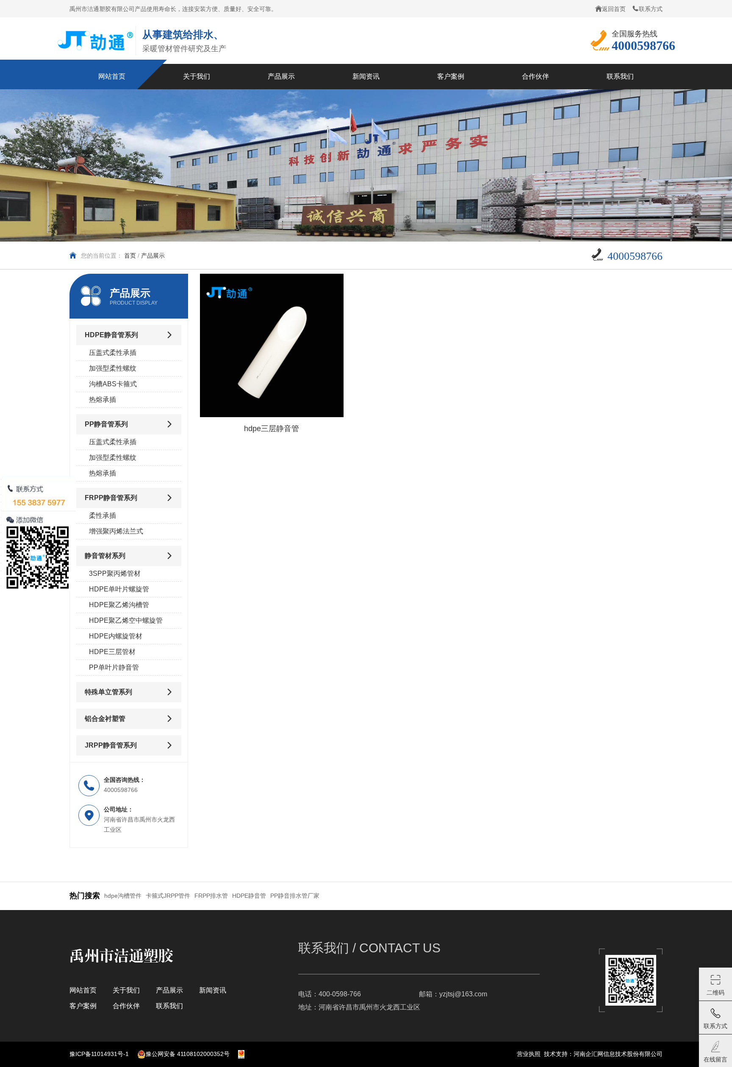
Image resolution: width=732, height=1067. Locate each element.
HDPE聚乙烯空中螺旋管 (126, 620)
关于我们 (126, 990)
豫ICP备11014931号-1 (99, 1053)
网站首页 (83, 990)
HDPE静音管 (249, 895)
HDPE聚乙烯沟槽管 (119, 604)
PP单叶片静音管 (114, 667)
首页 (130, 255)
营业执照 (529, 1053)
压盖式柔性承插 (112, 352)
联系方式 (651, 9)
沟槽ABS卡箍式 (113, 384)
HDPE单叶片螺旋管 (119, 589)
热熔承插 (102, 399)
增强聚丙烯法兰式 (116, 531)
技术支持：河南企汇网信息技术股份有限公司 (603, 1053)
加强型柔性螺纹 (112, 368)
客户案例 (83, 1005)
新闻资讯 (212, 990)
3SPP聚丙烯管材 (115, 573)
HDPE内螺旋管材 (115, 636)
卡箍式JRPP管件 (168, 895)
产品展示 (169, 990)
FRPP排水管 (211, 895)
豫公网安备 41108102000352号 (188, 1053)
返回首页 (614, 9)
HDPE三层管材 (112, 651)
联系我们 (169, 1005)
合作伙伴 (126, 1005)
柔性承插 (102, 515)
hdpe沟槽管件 (122, 895)
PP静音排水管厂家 (294, 895)
